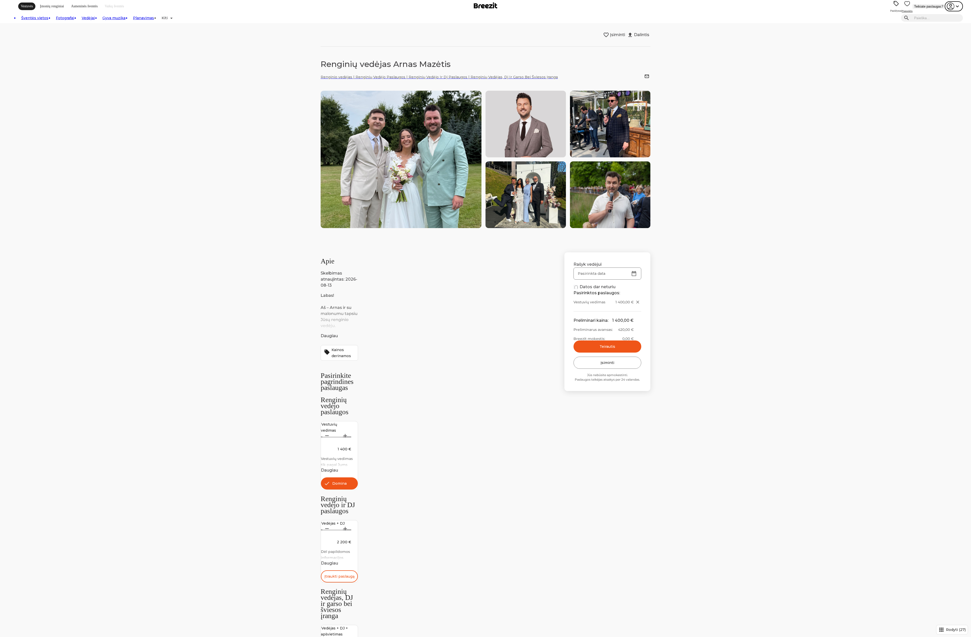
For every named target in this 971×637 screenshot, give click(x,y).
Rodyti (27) (952, 630)
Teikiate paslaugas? (928, 6)
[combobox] (937, 18)
